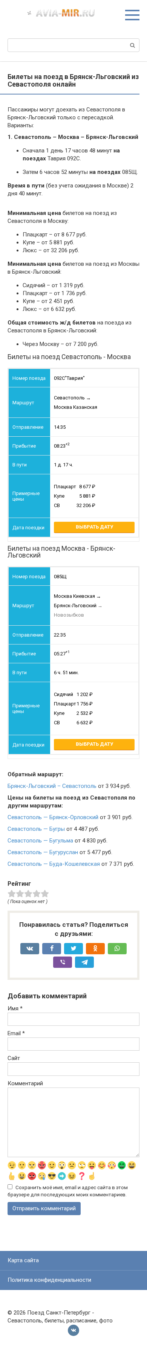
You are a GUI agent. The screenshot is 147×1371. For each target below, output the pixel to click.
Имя (15, 1008)
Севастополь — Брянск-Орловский (53, 817)
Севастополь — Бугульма (40, 840)
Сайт (14, 1058)
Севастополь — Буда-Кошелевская (54, 864)
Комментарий (25, 1083)
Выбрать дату (94, 527)
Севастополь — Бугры (36, 829)
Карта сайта (23, 1260)
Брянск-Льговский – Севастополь (52, 786)
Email (16, 1033)
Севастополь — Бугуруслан (43, 852)
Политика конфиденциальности (49, 1280)
